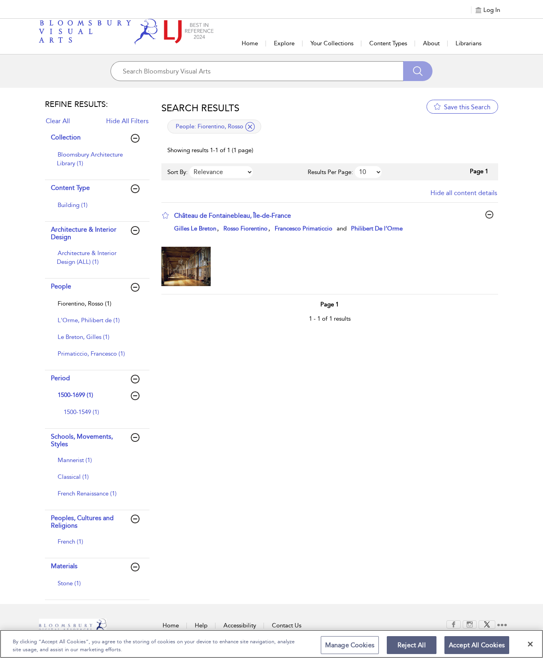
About (431, 43)
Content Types (388, 43)
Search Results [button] (200, 108)
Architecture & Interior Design (83, 233)
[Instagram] (469, 623)
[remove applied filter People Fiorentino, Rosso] (250, 127)
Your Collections (331, 43)
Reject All (412, 645)
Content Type (70, 188)
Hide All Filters (127, 121)
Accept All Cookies (477, 645)
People (61, 286)
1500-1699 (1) (75, 395)
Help (201, 625)
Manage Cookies (349, 645)
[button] (165, 215)
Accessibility (239, 625)
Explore (284, 43)
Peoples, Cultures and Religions (82, 521)
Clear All (58, 121)
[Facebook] (453, 623)
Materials (64, 566)
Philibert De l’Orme (377, 228)
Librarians (468, 43)
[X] (487, 623)
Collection (66, 137)
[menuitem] (96, 163)
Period (60, 378)
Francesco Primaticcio (303, 228)
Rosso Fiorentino (245, 228)
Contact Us (286, 625)
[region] (271, 644)
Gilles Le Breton (195, 228)
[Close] (530, 644)
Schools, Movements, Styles (82, 440)
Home (250, 43)
